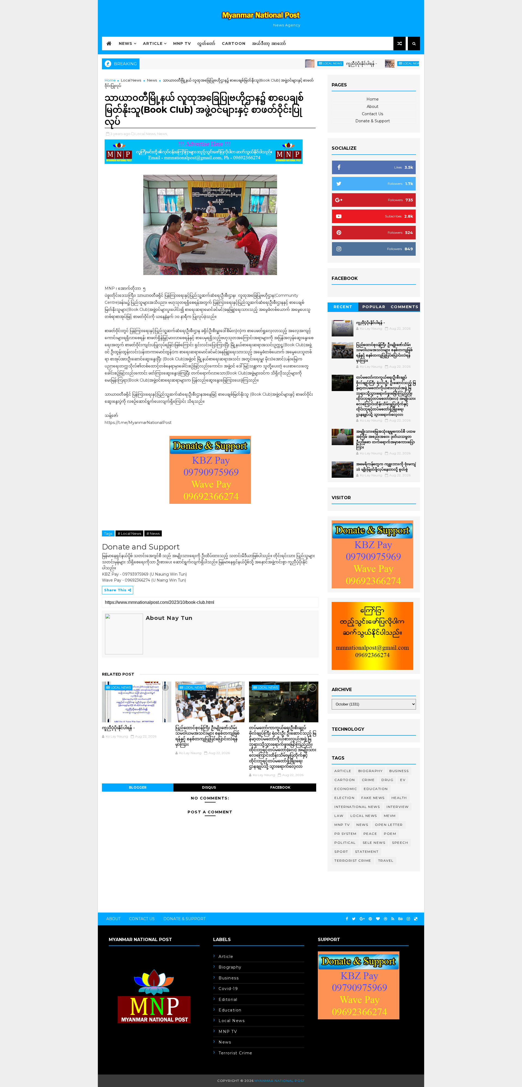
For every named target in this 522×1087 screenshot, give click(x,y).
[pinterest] (370, 919)
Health (399, 798)
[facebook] (346, 919)
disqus (209, 787)
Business (399, 771)
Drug (387, 780)
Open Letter (389, 825)
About (372, 106)
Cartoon (234, 43)
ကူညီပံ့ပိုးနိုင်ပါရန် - (337, 63)
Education (376, 789)
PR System (345, 834)
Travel (386, 860)
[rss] (393, 919)
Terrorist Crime (352, 860)
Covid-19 (228, 988)
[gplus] (362, 919)
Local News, (145, 134)
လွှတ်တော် (206, 43)
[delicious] (416, 919)
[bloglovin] (378, 919)
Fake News (373, 798)
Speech (400, 843)
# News (153, 533)
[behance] (400, 919)
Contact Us (372, 113)
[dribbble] (386, 919)
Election (344, 798)
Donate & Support (372, 120)
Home (110, 80)
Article (153, 43)
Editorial (228, 999)
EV (402, 780)
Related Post (118, 674)
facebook (280, 787)
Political (345, 843)
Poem (390, 834)
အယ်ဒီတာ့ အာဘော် (269, 43)
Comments (405, 306)
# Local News (129, 533)
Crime (368, 780)
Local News (308, 63)
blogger (138, 787)
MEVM (390, 816)
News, (162, 134)
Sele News (374, 843)
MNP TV (182, 43)
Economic (345, 789)
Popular (374, 306)
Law (339, 816)
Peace (370, 834)
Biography (370, 771)
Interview (398, 807)
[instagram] (408, 919)
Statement (367, 851)
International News (357, 807)
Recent (343, 306)
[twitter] (354, 919)
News (125, 43)
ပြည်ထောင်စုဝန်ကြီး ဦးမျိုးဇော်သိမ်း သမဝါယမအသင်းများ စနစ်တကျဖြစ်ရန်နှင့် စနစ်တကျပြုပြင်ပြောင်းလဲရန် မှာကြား (207, 736)
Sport (341, 851)
